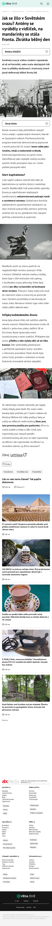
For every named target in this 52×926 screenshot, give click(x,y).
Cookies (28, 907)
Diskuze (20, 487)
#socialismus (8, 472)
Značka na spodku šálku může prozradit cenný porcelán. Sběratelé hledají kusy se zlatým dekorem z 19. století (25, 617)
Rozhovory (32, 795)
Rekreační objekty (35, 832)
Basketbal (5, 825)
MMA (3, 834)
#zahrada (33, 840)
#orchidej (6, 882)
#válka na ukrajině (36, 813)
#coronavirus (7, 844)
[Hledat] (42, 3)
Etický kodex (20, 907)
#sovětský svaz (22, 472)
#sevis (5, 810)
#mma (5, 840)
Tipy (3, 864)
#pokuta (6, 806)
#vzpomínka (36, 472)
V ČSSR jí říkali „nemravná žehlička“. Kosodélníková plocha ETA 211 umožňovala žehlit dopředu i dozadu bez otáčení (25, 662)
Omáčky (31, 862)
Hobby (31, 825)
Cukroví (31, 860)
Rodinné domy (34, 834)
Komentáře (33, 793)
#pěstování (34, 844)
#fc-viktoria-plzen (9, 848)
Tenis (4, 836)
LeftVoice (17, 455)
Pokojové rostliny (8, 862)
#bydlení (33, 847)
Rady (3, 797)
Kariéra (26, 901)
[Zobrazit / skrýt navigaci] (48, 3)
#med (32, 882)
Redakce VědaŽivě (13, 51)
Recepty (31, 866)
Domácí (31, 791)
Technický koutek (8, 799)
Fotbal (4, 830)
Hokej (4, 832)
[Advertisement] (26, 747)
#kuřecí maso (34, 878)
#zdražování (34, 805)
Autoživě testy (7, 793)
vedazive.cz (6, 11)
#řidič (5, 813)
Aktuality (5, 791)
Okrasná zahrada (7, 860)
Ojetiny (4, 795)
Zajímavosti (6, 801)
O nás (17, 901)
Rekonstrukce (33, 830)
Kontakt (35, 901)
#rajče (5, 874)
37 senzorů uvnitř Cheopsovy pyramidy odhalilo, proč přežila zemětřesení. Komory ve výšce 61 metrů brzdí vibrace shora (25, 527)
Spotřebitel (33, 797)
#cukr (32, 874)
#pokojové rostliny (9, 878)
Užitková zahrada (8, 866)
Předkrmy (32, 864)
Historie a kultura (18, 11)
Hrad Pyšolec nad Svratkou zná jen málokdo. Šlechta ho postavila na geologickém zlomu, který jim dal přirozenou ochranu (25, 707)
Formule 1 (5, 828)
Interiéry (31, 828)
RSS (34, 907)
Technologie (33, 799)
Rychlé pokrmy (34, 868)
